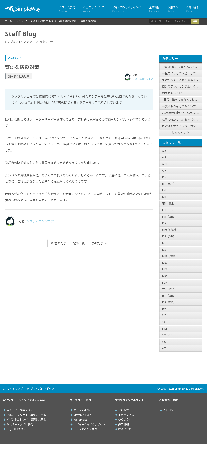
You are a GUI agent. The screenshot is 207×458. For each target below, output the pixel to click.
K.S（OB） (169, 236)
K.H (164, 243)
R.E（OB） (169, 296)
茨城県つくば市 (168, 400)
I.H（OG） (168, 210)
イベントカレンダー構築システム (26, 419)
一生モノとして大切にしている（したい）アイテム (182, 73)
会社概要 (123, 410)
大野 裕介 (168, 289)
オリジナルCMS (83, 410)
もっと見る (178, 133)
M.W (165, 276)
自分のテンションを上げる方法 (182, 86)
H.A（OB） (169, 184)
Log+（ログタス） (17, 429)
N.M (164, 282)
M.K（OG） (169, 256)
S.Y (164, 315)
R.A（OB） (169, 302)
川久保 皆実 (169, 230)
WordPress (80, 419)
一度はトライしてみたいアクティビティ (182, 106)
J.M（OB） (169, 217)
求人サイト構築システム (21, 410)
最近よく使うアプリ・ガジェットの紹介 (182, 126)
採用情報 (173, 8)
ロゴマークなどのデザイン (89, 424)
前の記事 (60, 243)
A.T (164, 348)
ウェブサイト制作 (93, 8)
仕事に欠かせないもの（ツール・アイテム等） (182, 119)
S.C (164, 322)
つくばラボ (124, 419)
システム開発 (67, 8)
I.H (164, 190)
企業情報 (154, 8)
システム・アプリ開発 (20, 424)
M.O (164, 263)
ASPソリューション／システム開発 (24, 400)
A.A (164, 151)
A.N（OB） (169, 164)
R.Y (164, 309)
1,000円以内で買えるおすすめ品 (182, 67)
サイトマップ (15, 388)
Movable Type (82, 415)
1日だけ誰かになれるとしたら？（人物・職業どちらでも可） (182, 99)
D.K (164, 177)
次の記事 (97, 243)
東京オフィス (126, 415)
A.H (164, 170)
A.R (164, 157)
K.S (164, 249)
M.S (164, 269)
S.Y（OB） (168, 335)
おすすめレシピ (172, 93)
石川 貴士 (168, 203)
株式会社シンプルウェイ (129, 400)
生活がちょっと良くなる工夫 (180, 80)
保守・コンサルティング (126, 8)
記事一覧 (79, 243)
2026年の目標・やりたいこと (181, 113)
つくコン (168, 410)
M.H (164, 197)
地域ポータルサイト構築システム (26, 415)
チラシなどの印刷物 (85, 429)
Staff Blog (20, 33)
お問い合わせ (194, 8)
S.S (164, 342)
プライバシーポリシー (43, 388)
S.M (164, 328)
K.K (164, 223)
